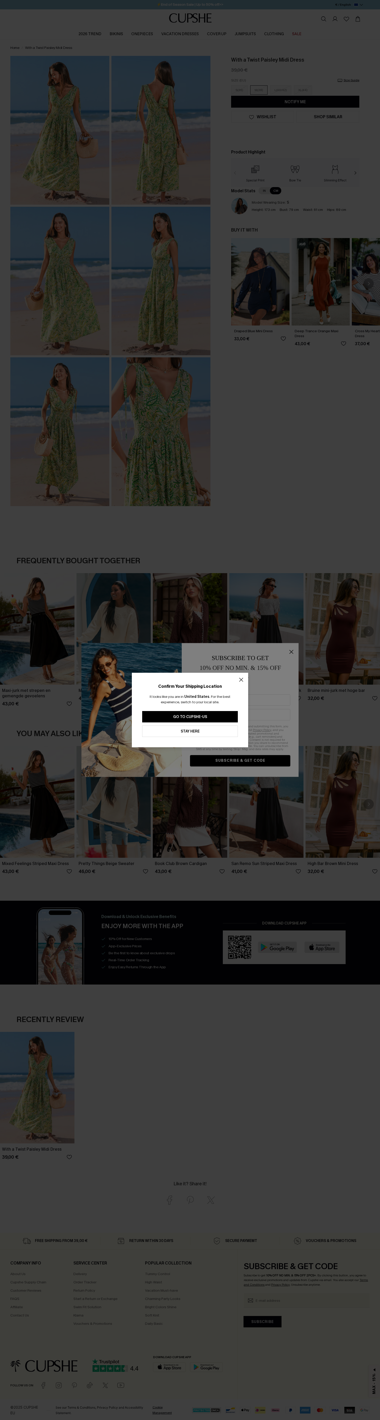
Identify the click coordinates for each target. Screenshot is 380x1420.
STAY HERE (190, 731)
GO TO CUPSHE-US (190, 716)
